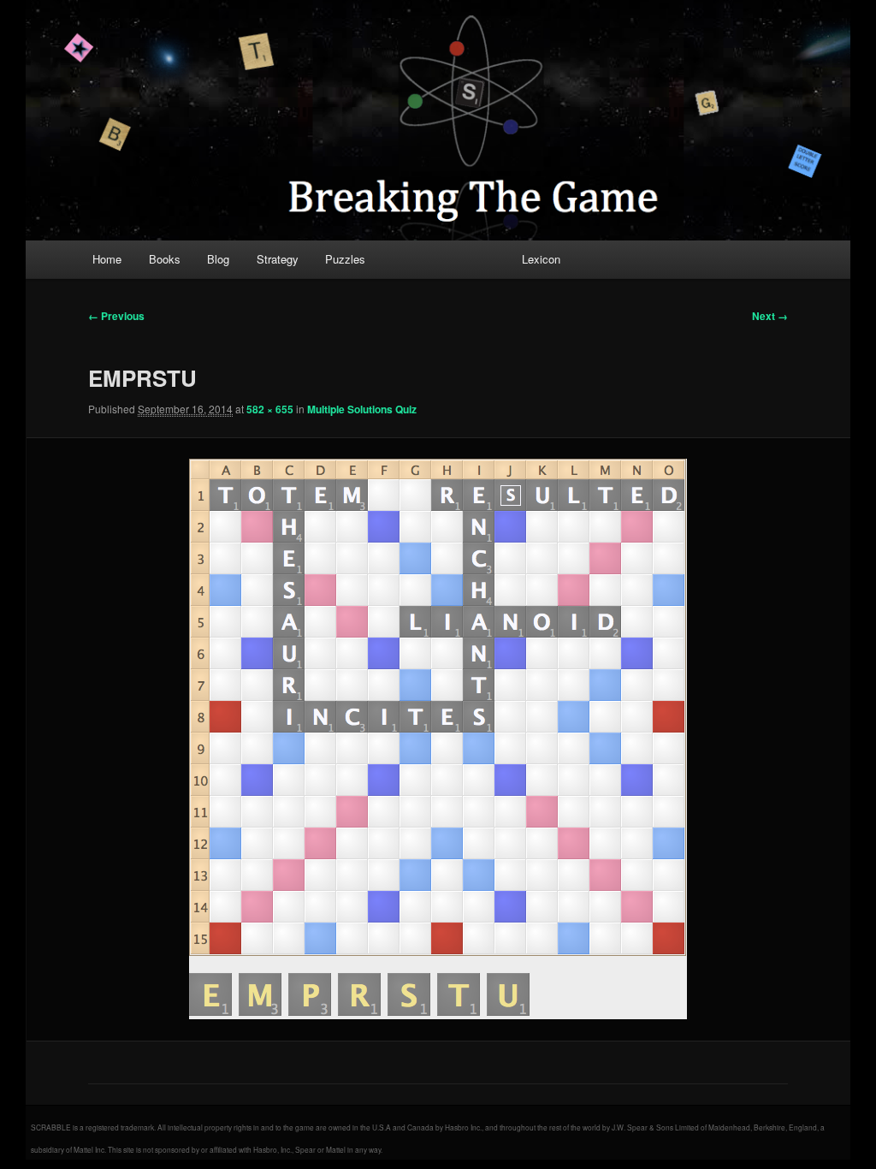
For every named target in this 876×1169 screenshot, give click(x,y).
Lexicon (541, 259)
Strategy (278, 259)
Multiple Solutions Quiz (362, 409)
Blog (218, 259)
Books (165, 259)
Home (106, 259)
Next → (770, 315)
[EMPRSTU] (438, 739)
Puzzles (345, 259)
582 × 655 (269, 409)
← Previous (116, 315)
